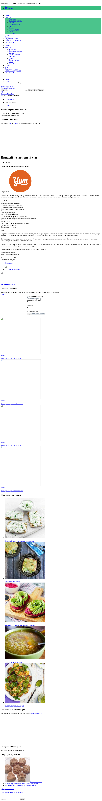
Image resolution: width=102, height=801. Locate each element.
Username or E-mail (34, 300)
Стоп (30, 90)
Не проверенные (15, 269)
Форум (7, 37)
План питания (9, 42)
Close (2, 294)
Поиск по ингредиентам (13, 40)
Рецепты (8, 17)
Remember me (34, 312)
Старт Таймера (38, 90)
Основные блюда (14, 24)
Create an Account (38, 314)
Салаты (11, 28)
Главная (7, 15)
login (10, 123)
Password (30, 306)
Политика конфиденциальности (12, 792)
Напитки (12, 26)
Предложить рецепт (11, 39)
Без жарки (12, 19)
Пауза (3, 90)
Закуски (11, 22)
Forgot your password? (35, 298)
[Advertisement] (51, 140)
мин (26, 90)
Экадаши (12, 33)
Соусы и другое (14, 30)
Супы (11, 31)
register (16, 123)
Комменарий (9, 263)
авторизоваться (36, 713)
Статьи (7, 35)
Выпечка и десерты (15, 21)
